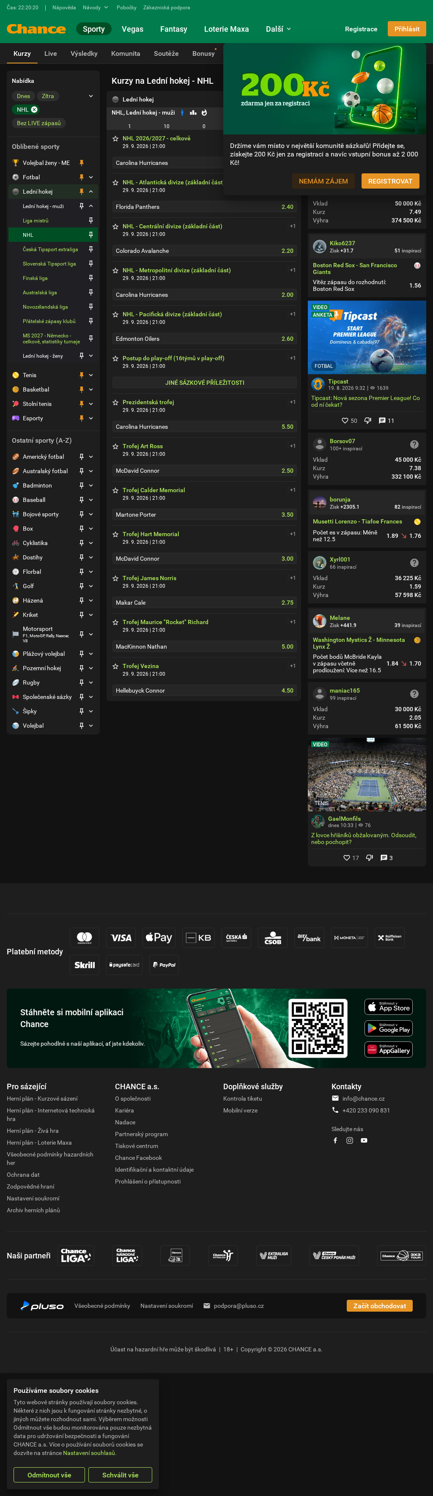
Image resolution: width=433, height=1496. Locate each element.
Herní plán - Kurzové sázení (42, 1098)
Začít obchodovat (380, 1305)
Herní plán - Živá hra (33, 1130)
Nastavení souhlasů (89, 1453)
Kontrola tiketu (242, 1098)
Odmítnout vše (49, 1475)
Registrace (361, 28)
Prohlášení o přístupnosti (148, 1181)
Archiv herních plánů (33, 1210)
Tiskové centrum (136, 1146)
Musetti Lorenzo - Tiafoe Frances (357, 521)
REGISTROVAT (390, 181)
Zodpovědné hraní (30, 1186)
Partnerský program (141, 1134)
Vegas (132, 29)
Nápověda (64, 7)
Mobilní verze (240, 1110)
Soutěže (166, 53)
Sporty (94, 29)
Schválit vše (120, 1475)
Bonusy (203, 53)
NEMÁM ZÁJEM (323, 181)
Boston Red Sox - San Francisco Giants (355, 268)
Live (50, 53)
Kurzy (22, 53)
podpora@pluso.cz (239, 1305)
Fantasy (173, 29)
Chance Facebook (138, 1158)
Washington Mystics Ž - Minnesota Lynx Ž (359, 643)
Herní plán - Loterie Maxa (39, 1142)
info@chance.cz (364, 1098)
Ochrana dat (23, 1174)
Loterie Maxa (226, 29)
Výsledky (84, 53)
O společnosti (133, 1098)
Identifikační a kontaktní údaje (154, 1169)
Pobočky (127, 7)
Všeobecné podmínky (102, 1305)
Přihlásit (407, 28)
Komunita (125, 53)
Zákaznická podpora (166, 7)
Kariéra (124, 1110)
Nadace (125, 1122)
